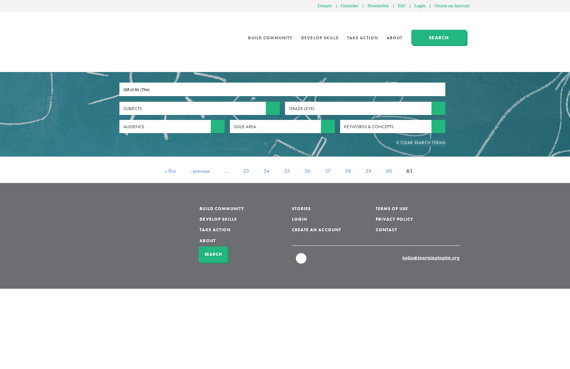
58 (348, 170)
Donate (325, 6)
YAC (401, 6)
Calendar (350, 6)
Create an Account (452, 6)
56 (307, 170)
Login (420, 6)
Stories (301, 208)
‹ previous (200, 170)
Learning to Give (130, 33)
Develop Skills (319, 38)
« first (170, 170)
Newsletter (378, 6)
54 (266, 170)
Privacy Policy (395, 219)
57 (328, 170)
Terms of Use (392, 208)
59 (368, 170)
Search (439, 37)
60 (389, 170)
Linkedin (301, 261)
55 (287, 170)
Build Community (270, 38)
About (394, 38)
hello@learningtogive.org (431, 258)
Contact (386, 230)
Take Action (362, 38)
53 (246, 170)
